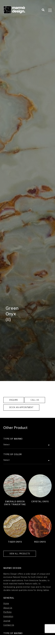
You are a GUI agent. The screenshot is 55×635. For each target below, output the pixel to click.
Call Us (35, 400)
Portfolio (7, 612)
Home (6, 603)
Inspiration (8, 616)
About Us (7, 608)
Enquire (13, 400)
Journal (6, 621)
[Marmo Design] (14, 10)
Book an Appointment (21, 407)
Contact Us (8, 625)
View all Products (19, 553)
